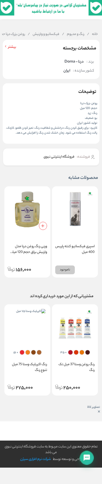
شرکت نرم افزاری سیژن (35, 459)
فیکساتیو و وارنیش (43, 34)
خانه (92, 34)
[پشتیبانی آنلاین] (87, 458)
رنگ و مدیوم (73, 34)
